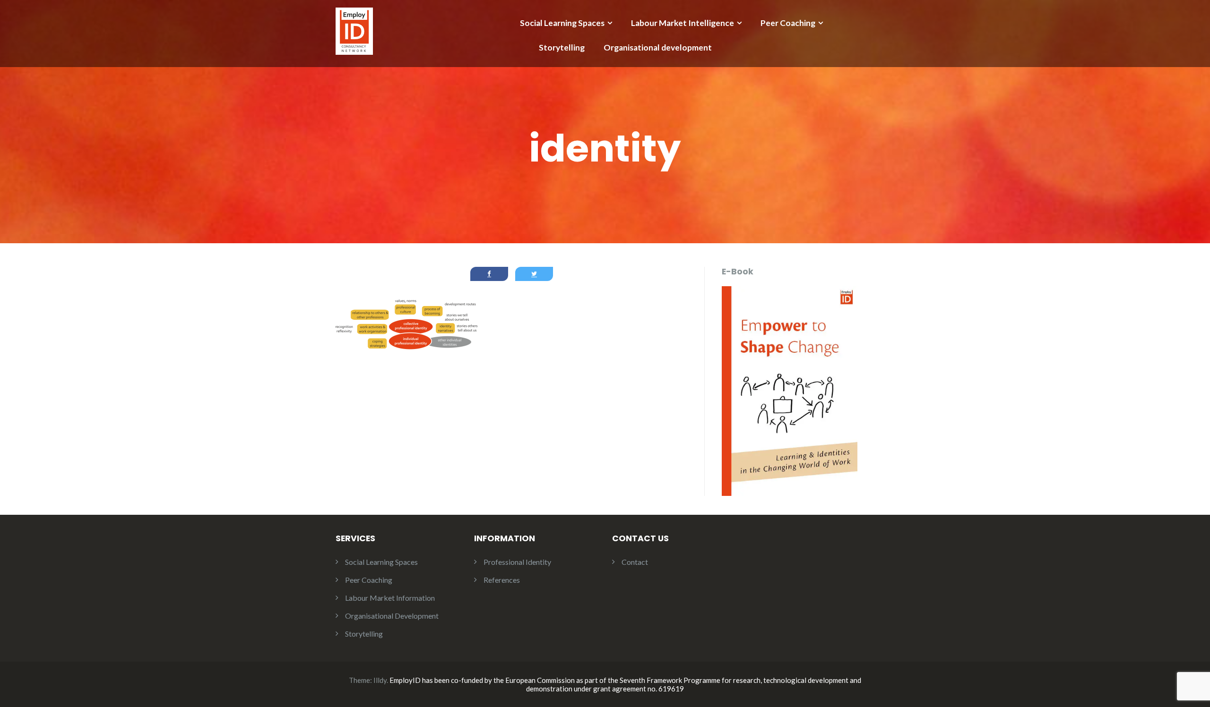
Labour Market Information (390, 597)
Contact (635, 561)
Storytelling (562, 47)
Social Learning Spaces (562, 23)
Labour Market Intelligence (682, 23)
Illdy (380, 680)
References (502, 579)
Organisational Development (392, 615)
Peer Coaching (788, 23)
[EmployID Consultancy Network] (354, 30)
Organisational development (658, 47)
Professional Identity (517, 561)
